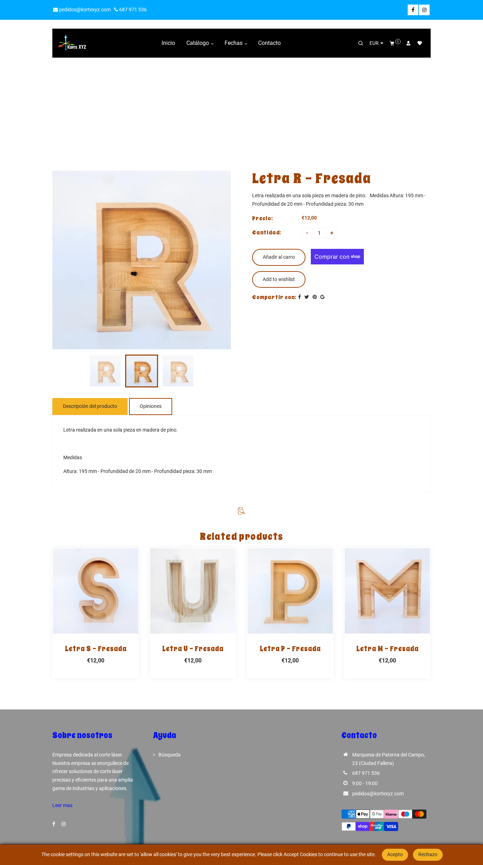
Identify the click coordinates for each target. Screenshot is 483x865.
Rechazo (427, 854)
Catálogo (198, 43)
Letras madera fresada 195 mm (229, 110)
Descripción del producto (90, 406)
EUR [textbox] (374, 43)
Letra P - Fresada (290, 649)
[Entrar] (408, 43)
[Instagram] (424, 10)
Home (180, 110)
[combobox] (376, 43)
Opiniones (151, 406)
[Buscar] (360, 43)
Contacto (269, 43)
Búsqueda (169, 755)
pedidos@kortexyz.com (84, 9)
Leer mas (62, 805)
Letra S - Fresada (96, 649)
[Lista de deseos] (419, 43)
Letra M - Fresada (387, 649)
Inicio (168, 43)
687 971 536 (132, 9)
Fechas (234, 43)
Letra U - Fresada (192, 649)
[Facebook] (413, 10)
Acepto (395, 854)
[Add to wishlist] (96, 591)
